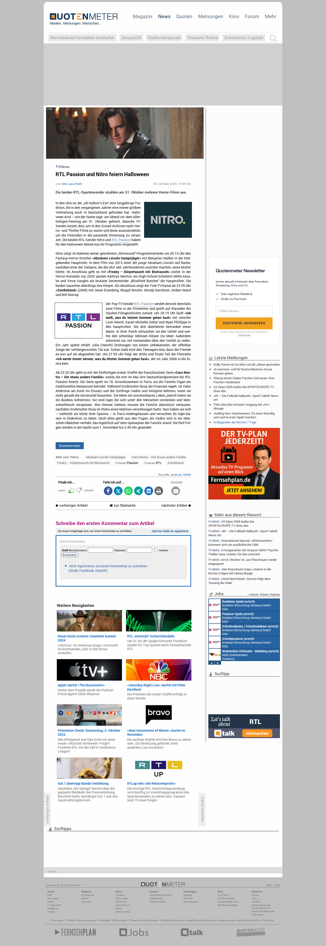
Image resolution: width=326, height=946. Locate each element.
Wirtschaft (121, 901)
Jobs (254, 898)
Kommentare (69, 445)
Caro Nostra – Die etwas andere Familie (158, 457)
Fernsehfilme (192, 920)
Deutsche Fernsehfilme (248, 920)
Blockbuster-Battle (227, 905)
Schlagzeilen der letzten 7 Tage (234, 422)
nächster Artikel (174, 505)
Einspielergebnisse (228, 901)
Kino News (57, 920)
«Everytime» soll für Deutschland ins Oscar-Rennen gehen (243, 371)
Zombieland (176, 463)
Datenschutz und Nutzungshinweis (261, 906)
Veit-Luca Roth (71, 184)
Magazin (142, 16)
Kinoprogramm (226, 920)
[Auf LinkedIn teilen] (148, 491)
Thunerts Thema (202, 37)
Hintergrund (87, 895)
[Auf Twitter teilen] (118, 491)
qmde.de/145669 (181, 474)
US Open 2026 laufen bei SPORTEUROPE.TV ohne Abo (243, 389)
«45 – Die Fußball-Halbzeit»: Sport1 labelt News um (246, 398)
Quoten (184, 16)
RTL (115, 240)
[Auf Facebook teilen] (108, 491)
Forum (252, 16)
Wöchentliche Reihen (161, 895)
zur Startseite (124, 505)
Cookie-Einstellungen (263, 911)
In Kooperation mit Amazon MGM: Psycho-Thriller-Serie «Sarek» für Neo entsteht (243, 552)
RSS (49, 895)
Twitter (51, 911)
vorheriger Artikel (73, 505)
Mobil (50, 901)
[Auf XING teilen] (138, 491)
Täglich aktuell (158, 901)
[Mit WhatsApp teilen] (128, 491)
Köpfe (119, 908)
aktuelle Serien (208, 920)
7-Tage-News (54, 905)
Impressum (258, 914)
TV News (133, 920)
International (123, 905)
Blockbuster (177, 920)
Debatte (188, 895)
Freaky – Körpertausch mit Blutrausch (83, 463)
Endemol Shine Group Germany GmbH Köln (246, 605)
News (164, 16)
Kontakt (256, 901)
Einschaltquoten (149, 920)
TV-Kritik (188, 898)
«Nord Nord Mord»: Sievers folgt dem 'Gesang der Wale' (239, 581)
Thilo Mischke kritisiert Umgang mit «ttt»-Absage (241, 406)
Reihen (85, 898)
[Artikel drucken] (159, 491)
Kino (234, 16)
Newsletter (52, 898)
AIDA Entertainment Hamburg (250, 655)
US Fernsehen (119, 920)
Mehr (270, 16)
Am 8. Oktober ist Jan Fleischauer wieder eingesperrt (242, 562)
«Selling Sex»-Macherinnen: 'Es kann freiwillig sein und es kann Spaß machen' (244, 415)
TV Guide (164, 920)
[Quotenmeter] (83, 19)
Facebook (52, 908)
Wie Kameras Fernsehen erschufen (82, 37)
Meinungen (210, 16)
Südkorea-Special (164, 37)
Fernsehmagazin (87, 920)
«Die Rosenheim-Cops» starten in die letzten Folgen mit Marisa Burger (239, 571)
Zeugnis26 (131, 37)
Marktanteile (156, 898)
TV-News (120, 895)
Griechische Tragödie (243, 37)
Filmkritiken (104, 920)
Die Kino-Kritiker (226, 898)
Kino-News (223, 895)
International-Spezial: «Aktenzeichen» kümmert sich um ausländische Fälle (240, 543)
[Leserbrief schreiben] (176, 491)
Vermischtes (122, 898)
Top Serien (268, 920)
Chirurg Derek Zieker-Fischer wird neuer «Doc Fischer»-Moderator (244, 380)
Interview (86, 901)
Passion (125, 240)
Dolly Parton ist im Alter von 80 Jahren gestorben (246, 364)
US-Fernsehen (123, 911)
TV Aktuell (70, 920)
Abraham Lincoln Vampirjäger (106, 457)
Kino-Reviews (191, 901)
